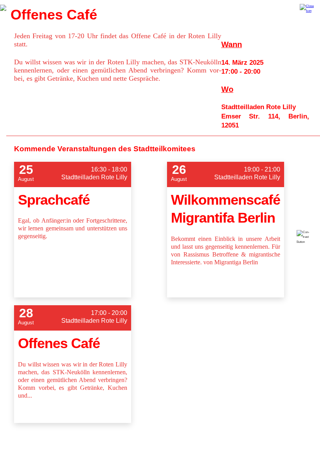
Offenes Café (59, 343)
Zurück (3, 8)
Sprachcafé (54, 200)
